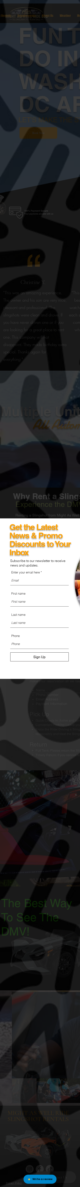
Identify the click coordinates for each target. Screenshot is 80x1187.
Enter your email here (25, 572)
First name (18, 593)
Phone (15, 635)
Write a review (42, 1179)
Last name (18, 614)
